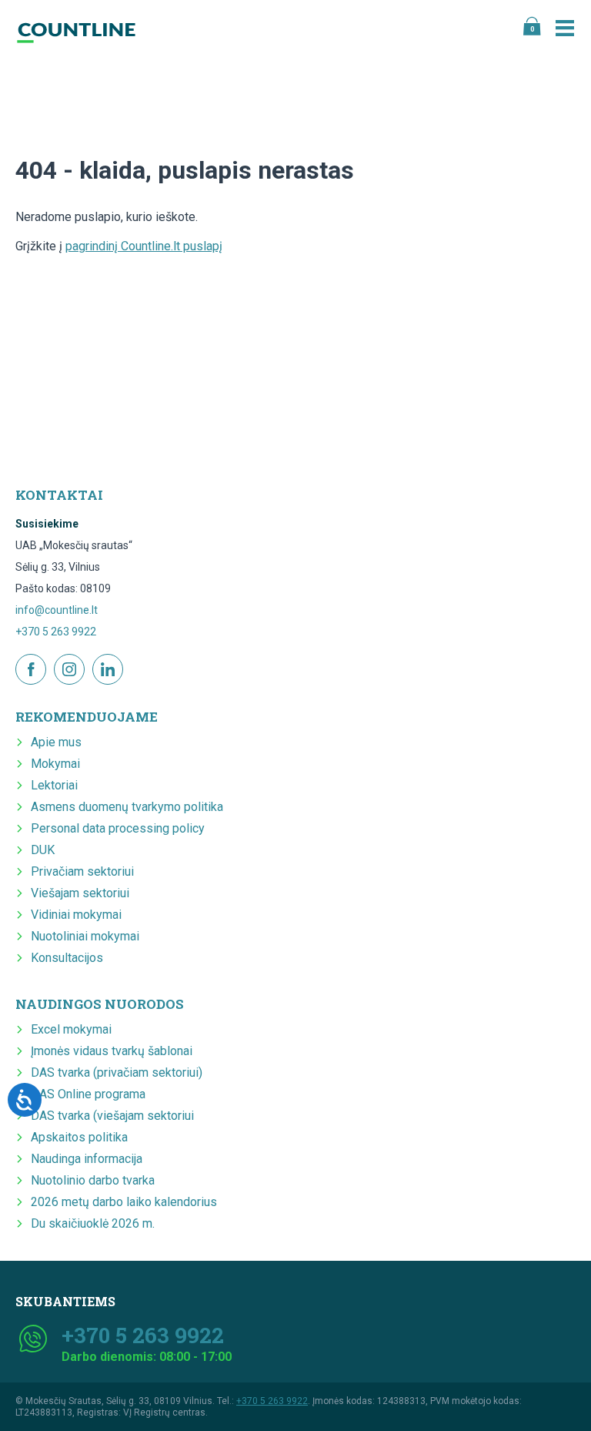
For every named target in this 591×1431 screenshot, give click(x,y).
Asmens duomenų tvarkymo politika (127, 806)
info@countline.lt (56, 610)
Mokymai (55, 763)
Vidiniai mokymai (76, 914)
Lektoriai (54, 785)
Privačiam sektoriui (82, 871)
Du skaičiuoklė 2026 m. (93, 1223)
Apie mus (56, 742)
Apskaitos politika (79, 1137)
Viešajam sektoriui (80, 893)
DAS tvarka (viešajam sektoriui (112, 1115)
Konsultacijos (67, 957)
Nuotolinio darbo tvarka (93, 1180)
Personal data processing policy (118, 828)
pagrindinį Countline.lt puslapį (143, 246)
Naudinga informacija (86, 1158)
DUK (43, 850)
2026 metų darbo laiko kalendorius (124, 1202)
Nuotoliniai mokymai (85, 936)
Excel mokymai (71, 1029)
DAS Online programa (88, 1094)
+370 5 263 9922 (55, 631)
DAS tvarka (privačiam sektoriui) (116, 1072)
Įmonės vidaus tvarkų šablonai (111, 1051)
